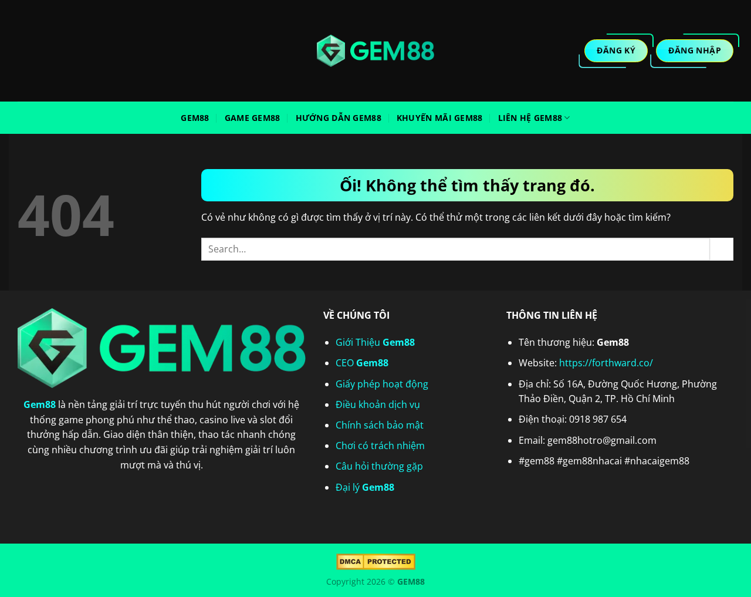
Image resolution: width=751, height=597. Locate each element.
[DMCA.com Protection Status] (375, 560)
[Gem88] (375, 51)
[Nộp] (721, 249)
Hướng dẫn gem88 (338, 117)
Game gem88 (252, 117)
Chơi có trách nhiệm (380, 445)
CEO (362, 362)
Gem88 (195, 117)
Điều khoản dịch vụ (378, 404)
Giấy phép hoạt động (382, 383)
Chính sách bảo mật (380, 425)
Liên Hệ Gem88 (530, 117)
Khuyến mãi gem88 (440, 117)
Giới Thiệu (375, 342)
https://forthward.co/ (606, 362)
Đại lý (365, 487)
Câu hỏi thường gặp (379, 466)
